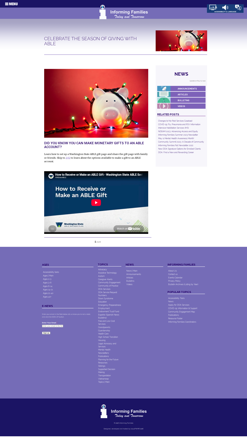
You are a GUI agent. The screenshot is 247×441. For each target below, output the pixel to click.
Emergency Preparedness (109, 305)
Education (102, 302)
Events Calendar (175, 277)
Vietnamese (103, 379)
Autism (101, 276)
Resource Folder (175, 318)
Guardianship (104, 330)
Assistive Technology (107, 273)
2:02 (68, 157)
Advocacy (102, 269)
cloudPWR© (135, 429)
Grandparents (104, 327)
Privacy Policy (174, 281)
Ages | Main (48, 276)
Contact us (173, 274)
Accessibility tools (51, 272)
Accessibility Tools (176, 298)
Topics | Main (104, 382)
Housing (101, 340)
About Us (172, 271)
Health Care (103, 334)
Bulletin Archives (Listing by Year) (183, 284)
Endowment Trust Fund (108, 311)
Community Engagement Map (181, 312)
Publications (103, 356)
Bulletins (183, 100)
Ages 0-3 (47, 279)
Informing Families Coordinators (182, 322)
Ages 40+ (47, 297)
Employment (104, 308)
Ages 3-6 (47, 282)
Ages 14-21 (48, 289)
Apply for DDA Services (178, 305)
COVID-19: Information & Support (182, 308)
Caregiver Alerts (105, 279)
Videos (181, 106)
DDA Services (104, 289)
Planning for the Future (108, 359)
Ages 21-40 (48, 293)
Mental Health (104, 350)
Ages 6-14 (47, 286)
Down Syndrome (105, 298)
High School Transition (108, 337)
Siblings (101, 366)
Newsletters (103, 353)
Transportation (104, 375)
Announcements (187, 89)
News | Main (131, 271)
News (181, 74)
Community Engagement (109, 282)
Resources (102, 363)
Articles (183, 94)
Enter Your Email (49, 322)
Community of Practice (108, 286)
